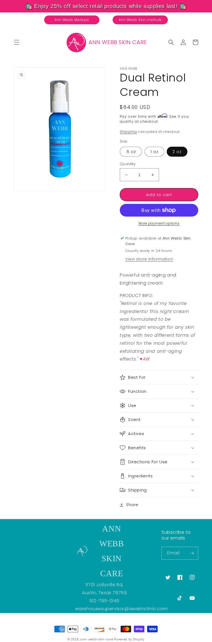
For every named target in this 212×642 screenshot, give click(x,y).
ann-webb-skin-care (96, 639)
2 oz (177, 151)
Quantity (128, 164)
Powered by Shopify (129, 639)
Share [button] (132, 504)
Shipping (128, 131)
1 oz (154, 151)
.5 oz (131, 151)
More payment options (159, 223)
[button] (16, 42)
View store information (149, 259)
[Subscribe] (192, 553)
